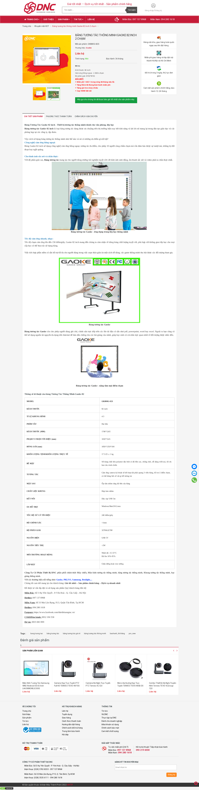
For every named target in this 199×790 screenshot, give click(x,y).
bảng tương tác (53, 633)
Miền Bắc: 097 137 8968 (134, 19)
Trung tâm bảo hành (71, 731)
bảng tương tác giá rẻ (71, 633)
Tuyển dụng (67, 714)
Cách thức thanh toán (71, 721)
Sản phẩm (63, 19)
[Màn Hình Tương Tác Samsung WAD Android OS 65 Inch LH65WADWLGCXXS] (36, 668)
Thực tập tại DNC (109, 718)
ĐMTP (70, 785)
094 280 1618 (125, 752)
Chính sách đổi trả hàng (72, 728)
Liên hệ (91, 19)
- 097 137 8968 (55, 769)
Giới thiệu (48, 19)
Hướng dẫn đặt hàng (71, 724)
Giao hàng (66, 718)
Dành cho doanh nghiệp (112, 721)
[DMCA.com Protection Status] (7, 788)
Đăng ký (158, 10)
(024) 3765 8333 (41, 769)
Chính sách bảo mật (110, 728)
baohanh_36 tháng (117, 633)
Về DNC (105, 714)
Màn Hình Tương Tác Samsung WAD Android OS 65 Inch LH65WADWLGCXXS (35, 685)
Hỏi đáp (65, 734)
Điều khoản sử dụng (110, 724)
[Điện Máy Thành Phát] (40, 8)
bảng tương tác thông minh (95, 633)
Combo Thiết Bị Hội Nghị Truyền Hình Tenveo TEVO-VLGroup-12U (162, 685)
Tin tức (78, 19)
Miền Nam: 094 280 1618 (162, 19)
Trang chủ (32, 19)
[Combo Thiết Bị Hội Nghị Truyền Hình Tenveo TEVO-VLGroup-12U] (163, 668)
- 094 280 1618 (55, 778)
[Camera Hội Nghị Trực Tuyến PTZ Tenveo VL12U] (99, 668)
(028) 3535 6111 (41, 778)
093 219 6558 (143, 750)
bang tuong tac (36, 633)
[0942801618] (194, 480)
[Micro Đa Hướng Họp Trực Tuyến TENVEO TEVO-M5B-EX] (131, 668)
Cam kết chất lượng (110, 731)
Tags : (23, 633)
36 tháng (119, 59)
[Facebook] (194, 466)
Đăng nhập (149, 10)
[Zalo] (194, 473)
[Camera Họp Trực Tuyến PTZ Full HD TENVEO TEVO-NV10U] (68, 668)
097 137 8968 (124, 750)
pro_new (132, 633)
